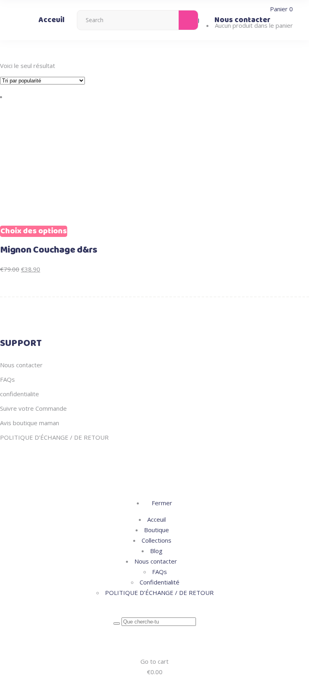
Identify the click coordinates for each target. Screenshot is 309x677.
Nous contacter (21, 365)
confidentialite (19, 394)
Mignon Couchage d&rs (48, 250)
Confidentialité (159, 582)
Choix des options (33, 231)
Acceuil (156, 519)
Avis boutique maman (29, 423)
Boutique (156, 530)
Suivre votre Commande (33, 408)
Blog (156, 551)
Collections (156, 540)
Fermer (161, 503)
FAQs (7, 379)
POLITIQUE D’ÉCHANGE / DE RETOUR (54, 437)
